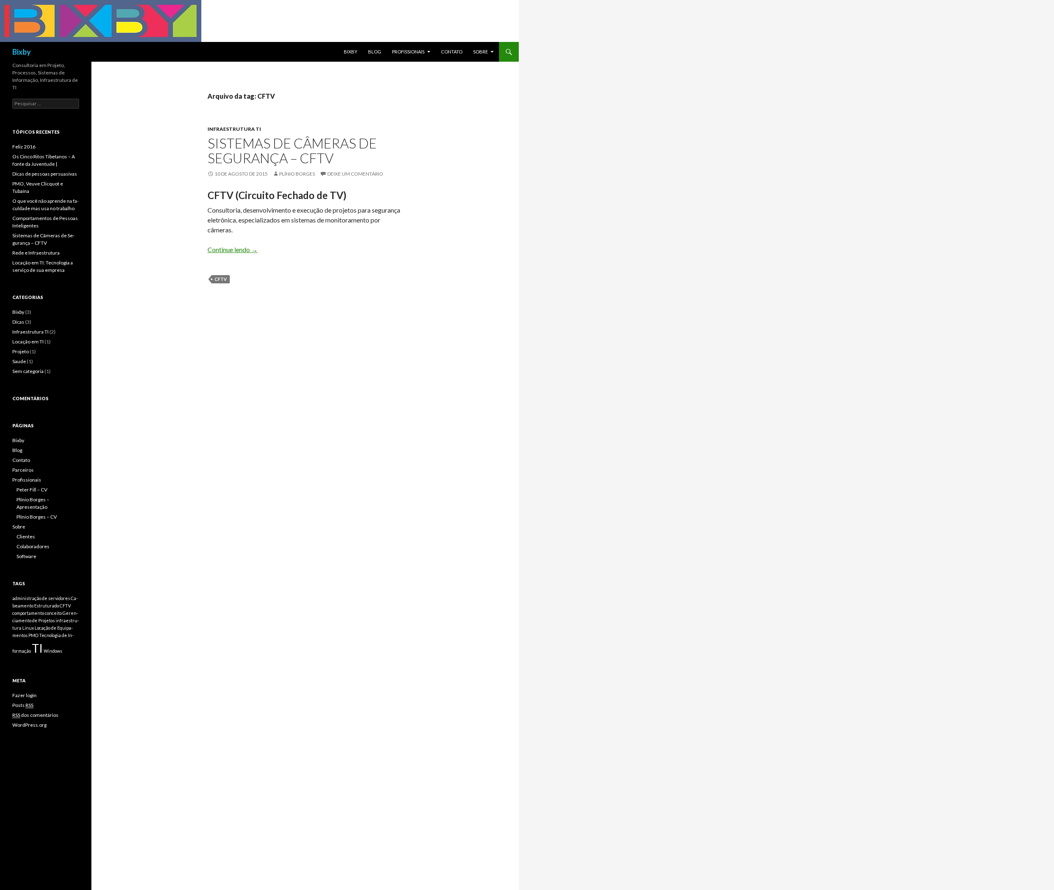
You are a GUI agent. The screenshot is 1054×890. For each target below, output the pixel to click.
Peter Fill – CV (31, 490)
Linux (28, 627)
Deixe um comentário (355, 174)
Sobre (480, 51)
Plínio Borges (297, 174)
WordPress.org (29, 725)
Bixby (21, 51)
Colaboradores (32, 546)
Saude (19, 361)
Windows (53, 651)
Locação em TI (28, 341)
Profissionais (408, 51)
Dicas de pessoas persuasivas (44, 174)
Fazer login (24, 695)
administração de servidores (41, 598)
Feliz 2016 (23, 147)
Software (26, 556)
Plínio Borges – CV (36, 517)
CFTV (221, 279)
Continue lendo (233, 249)
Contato (451, 51)
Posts (22, 705)
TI (37, 648)
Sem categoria (28, 371)
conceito (53, 613)
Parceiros (23, 470)
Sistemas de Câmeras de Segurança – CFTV (292, 150)
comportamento (28, 613)
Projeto (20, 351)
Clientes (25, 536)
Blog (374, 51)
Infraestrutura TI (234, 129)
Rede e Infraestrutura (36, 253)
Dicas (18, 322)
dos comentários (35, 715)
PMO (33, 635)
